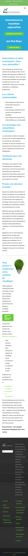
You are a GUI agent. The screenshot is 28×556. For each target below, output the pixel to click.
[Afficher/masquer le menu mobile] (25, 8)
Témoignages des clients (20, 535)
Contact (18, 540)
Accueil (5, 501)
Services (5, 511)
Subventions (6, 516)
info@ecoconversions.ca (17, 1)
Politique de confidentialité (7, 521)
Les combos (8, 391)
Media (18, 523)
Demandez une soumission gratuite (7, 317)
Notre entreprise (6, 506)
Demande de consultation (20, 529)
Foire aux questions (19, 518)
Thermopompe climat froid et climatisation (20, 510)
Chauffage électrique (19, 502)
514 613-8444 (8, 1)
